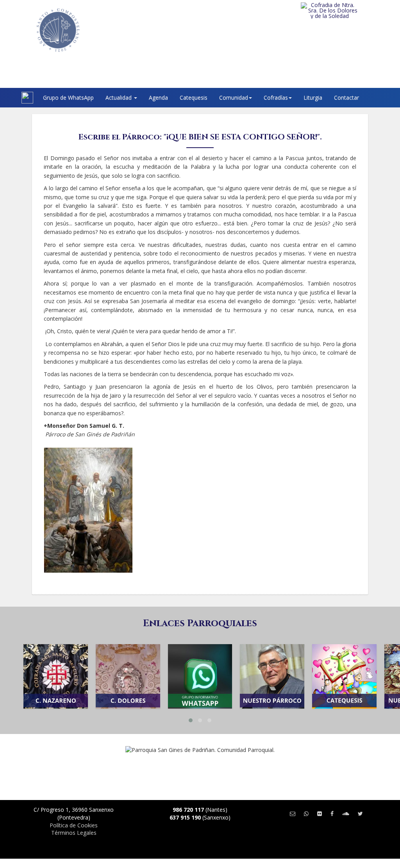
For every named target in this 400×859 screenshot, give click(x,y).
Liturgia (313, 97)
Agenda (158, 97)
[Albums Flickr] (319, 813)
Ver (55, 687)
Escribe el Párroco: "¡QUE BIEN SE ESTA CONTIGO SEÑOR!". (200, 137)
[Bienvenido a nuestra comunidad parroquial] (12, 97)
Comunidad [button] (233, 97)
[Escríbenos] (292, 813)
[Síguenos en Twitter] (360, 813)
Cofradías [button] (276, 97)
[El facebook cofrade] (332, 813)
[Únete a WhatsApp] (306, 813)
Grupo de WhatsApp (68, 97)
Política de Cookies (74, 825)
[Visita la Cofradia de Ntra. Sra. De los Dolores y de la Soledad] (342, 10)
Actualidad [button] (119, 97)
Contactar (346, 97)
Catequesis (193, 97)
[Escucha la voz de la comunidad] (345, 813)
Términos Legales (73, 832)
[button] (190, 720)
